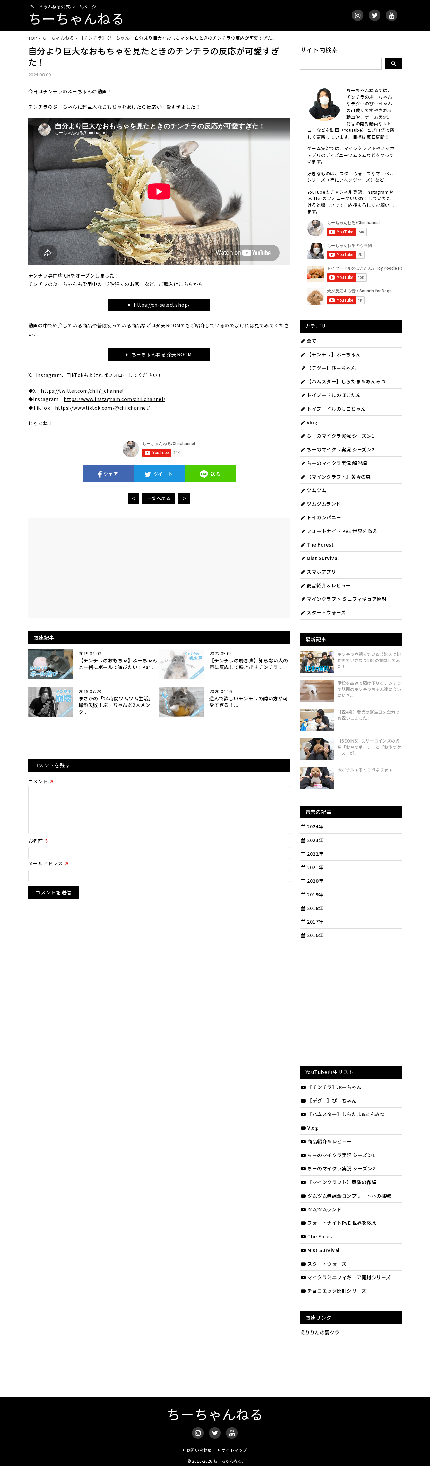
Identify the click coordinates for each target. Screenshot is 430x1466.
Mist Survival (323, 558)
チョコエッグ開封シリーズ (336, 1290)
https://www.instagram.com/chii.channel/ (114, 399)
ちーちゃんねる (76, 18)
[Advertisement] (99, 567)
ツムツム (316, 490)
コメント (41, 781)
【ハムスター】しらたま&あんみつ (346, 1114)
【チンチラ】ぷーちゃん (334, 354)
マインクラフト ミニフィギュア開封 (347, 598)
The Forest (320, 544)
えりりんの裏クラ (320, 1332)
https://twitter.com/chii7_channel (82, 390)
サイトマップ (234, 1450)
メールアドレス (48, 863)
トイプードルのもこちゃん (336, 408)
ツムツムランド (324, 503)
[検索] (393, 63)
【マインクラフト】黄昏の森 (339, 476)
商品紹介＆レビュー (329, 585)
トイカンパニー (324, 517)
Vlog (312, 422)
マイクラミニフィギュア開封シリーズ (349, 1277)
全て (311, 340)
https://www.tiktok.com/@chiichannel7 (103, 407)
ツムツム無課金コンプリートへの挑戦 (349, 1195)
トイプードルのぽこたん (334, 395)
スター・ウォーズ (326, 612)
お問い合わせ (199, 1450)
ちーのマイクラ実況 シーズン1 (341, 435)
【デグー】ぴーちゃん (331, 367)
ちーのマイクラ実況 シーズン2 (341, 449)
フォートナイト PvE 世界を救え (342, 531)
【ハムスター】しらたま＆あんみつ (346, 381)
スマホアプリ (321, 571)
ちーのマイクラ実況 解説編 (337, 463)
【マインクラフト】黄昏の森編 (341, 1182)
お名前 (38, 840)
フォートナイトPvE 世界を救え (342, 1222)
